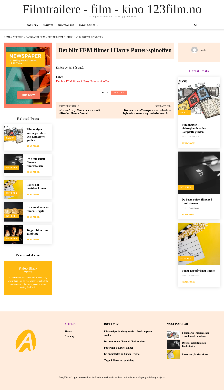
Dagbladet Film (35, 37)
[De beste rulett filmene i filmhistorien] (13, 163)
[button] (196, 25)
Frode (202, 50)
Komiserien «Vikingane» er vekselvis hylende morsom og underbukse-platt (147, 111)
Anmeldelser (87, 25)
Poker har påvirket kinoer (36, 186)
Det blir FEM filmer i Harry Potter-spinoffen (83, 81)
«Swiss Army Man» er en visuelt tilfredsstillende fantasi (79, 111)
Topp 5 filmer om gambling (119, 360)
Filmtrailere (66, 25)
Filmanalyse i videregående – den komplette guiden (194, 128)
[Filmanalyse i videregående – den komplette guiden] (13, 134)
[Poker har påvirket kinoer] (13, 189)
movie (10, 138)
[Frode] (195, 50)
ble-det (119, 92)
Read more (33, 146)
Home (7, 37)
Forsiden (32, 25)
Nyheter (48, 25)
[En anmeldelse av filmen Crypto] (13, 212)
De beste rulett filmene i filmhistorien (36, 162)
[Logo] (25, 340)
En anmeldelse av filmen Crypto (38, 209)
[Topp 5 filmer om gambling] (13, 234)
